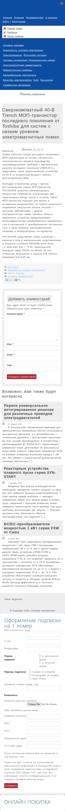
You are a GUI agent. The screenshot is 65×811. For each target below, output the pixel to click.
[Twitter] (9, 280)
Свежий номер (14, 28)
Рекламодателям (34, 17)
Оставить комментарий (20, 276)
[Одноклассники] (13, 280)
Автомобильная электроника (19, 74)
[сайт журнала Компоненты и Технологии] (11, 604)
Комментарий (16, 314)
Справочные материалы (16, 84)
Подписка (12, 32)
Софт (36, 79)
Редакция (19, 17)
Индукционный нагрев (42, 60)
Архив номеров (15, 36)
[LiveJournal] (19, 280)
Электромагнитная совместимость (22, 65)
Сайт (9, 365)
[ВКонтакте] (6, 280)
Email (11, 354)
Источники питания (35, 55)
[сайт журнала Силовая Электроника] (32, 599)
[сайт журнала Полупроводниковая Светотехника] (33, 604)
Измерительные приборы (17, 70)
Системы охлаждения (15, 60)
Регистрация (18, 21)
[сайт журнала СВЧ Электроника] (54, 604)
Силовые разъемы (13, 45)
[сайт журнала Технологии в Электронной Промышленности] (52, 599)
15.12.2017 (13, 267)
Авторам (7, 17)
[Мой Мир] (16, 280)
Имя (10, 344)
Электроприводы (12, 55)
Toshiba (20, 273)
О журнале (51, 17)
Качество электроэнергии (17, 79)
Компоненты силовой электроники (23, 50)
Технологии (46, 79)
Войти (6, 21)
